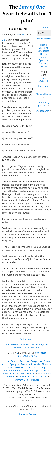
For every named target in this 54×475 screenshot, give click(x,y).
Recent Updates (39, 376)
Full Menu (43, 86)
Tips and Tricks (42, 370)
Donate (43, 66)
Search (14, 361)
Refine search (43, 38)
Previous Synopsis (30, 364)
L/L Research (42, 110)
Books (43, 54)
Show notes (20, 347)
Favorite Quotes (23, 367)
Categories (43, 50)
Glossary (43, 63)
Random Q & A (10, 373)
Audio (43, 57)
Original (43, 81)
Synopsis (43, 60)
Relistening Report (12, 370)
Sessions (43, 47)
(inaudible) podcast (43, 104)
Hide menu (43, 27)
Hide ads (22, 414)
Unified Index (44, 373)
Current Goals (22, 379)
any (18, 34)
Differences (23, 376)
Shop (10, 367)
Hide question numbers (17, 344)
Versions (11, 376)
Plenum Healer (43, 94)
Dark (43, 78)
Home (43, 44)
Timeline (28, 370)
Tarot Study (39, 367)
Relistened (22, 355)
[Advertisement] (27, 445)
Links (22, 373)
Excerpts (31, 373)
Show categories (39, 344)
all (22, 34)
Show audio (34, 347)
